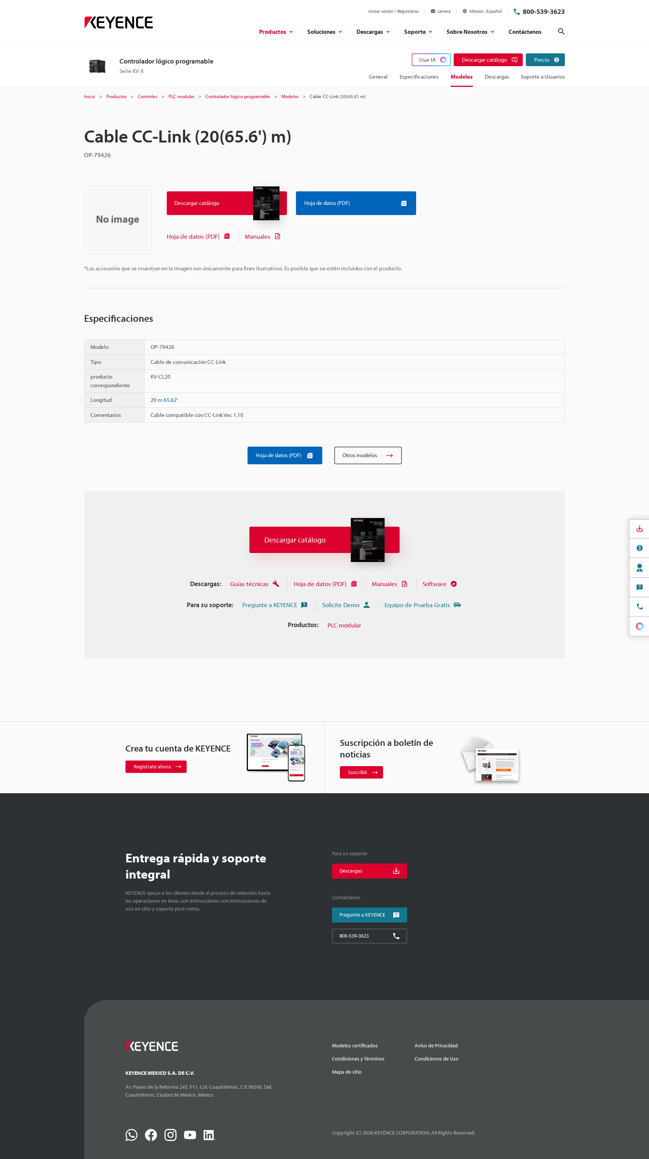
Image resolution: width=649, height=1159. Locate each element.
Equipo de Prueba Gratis (417, 605)
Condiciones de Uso (437, 1058)
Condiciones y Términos (358, 1058)
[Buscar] (561, 31)
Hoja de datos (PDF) (193, 236)
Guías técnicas (249, 584)
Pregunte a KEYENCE (269, 605)
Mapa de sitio (347, 1071)
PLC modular (344, 625)
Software (435, 584)
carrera (444, 11)
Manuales (257, 236)
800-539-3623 (544, 11)
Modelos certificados (355, 1045)
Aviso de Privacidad (436, 1045)
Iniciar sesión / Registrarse (393, 11)
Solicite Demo (340, 605)
